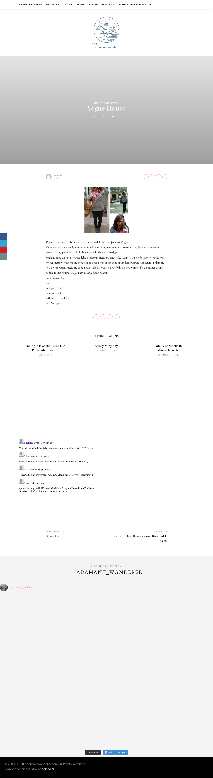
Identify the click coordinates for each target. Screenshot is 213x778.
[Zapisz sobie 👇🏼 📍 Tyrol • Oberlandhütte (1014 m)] (133, 609)
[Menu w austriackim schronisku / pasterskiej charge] (26, 609)
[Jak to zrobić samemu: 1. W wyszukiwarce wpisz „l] (80, 609)
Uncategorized (106, 103)
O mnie (68, 4)
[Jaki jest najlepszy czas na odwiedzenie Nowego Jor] (133, 732)
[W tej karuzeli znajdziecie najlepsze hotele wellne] (26, 732)
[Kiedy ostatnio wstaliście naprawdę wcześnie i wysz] (26, 671)
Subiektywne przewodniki (136, 4)
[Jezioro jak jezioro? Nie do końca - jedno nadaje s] (187, 609)
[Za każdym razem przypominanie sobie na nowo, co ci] (187, 732)
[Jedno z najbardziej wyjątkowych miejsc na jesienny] (80, 732)
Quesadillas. (53, 536)
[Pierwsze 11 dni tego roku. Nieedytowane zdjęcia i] (80, 702)
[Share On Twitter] (3, 243)
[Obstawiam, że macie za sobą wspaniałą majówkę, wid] (187, 640)
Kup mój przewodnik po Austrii (38, 4)
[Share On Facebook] (3, 236)
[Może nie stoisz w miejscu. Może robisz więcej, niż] (26, 702)
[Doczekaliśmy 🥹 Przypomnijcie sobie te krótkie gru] (26, 640)
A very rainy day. (106, 346)
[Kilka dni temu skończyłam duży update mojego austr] (133, 640)
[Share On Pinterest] (3, 250)
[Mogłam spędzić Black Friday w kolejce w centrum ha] (187, 702)
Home (80, 4)
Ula (56, 177)
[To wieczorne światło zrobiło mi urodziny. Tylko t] (133, 671)
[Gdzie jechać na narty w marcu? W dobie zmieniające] (80, 671)
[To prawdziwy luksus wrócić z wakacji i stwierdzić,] (80, 640)
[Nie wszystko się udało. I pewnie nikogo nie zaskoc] (133, 702)
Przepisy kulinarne (101, 4)
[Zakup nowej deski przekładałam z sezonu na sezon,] (187, 671)
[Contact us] (3, 256)
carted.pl (48, 769)
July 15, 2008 (106, 116)
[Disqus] (106, 395)
